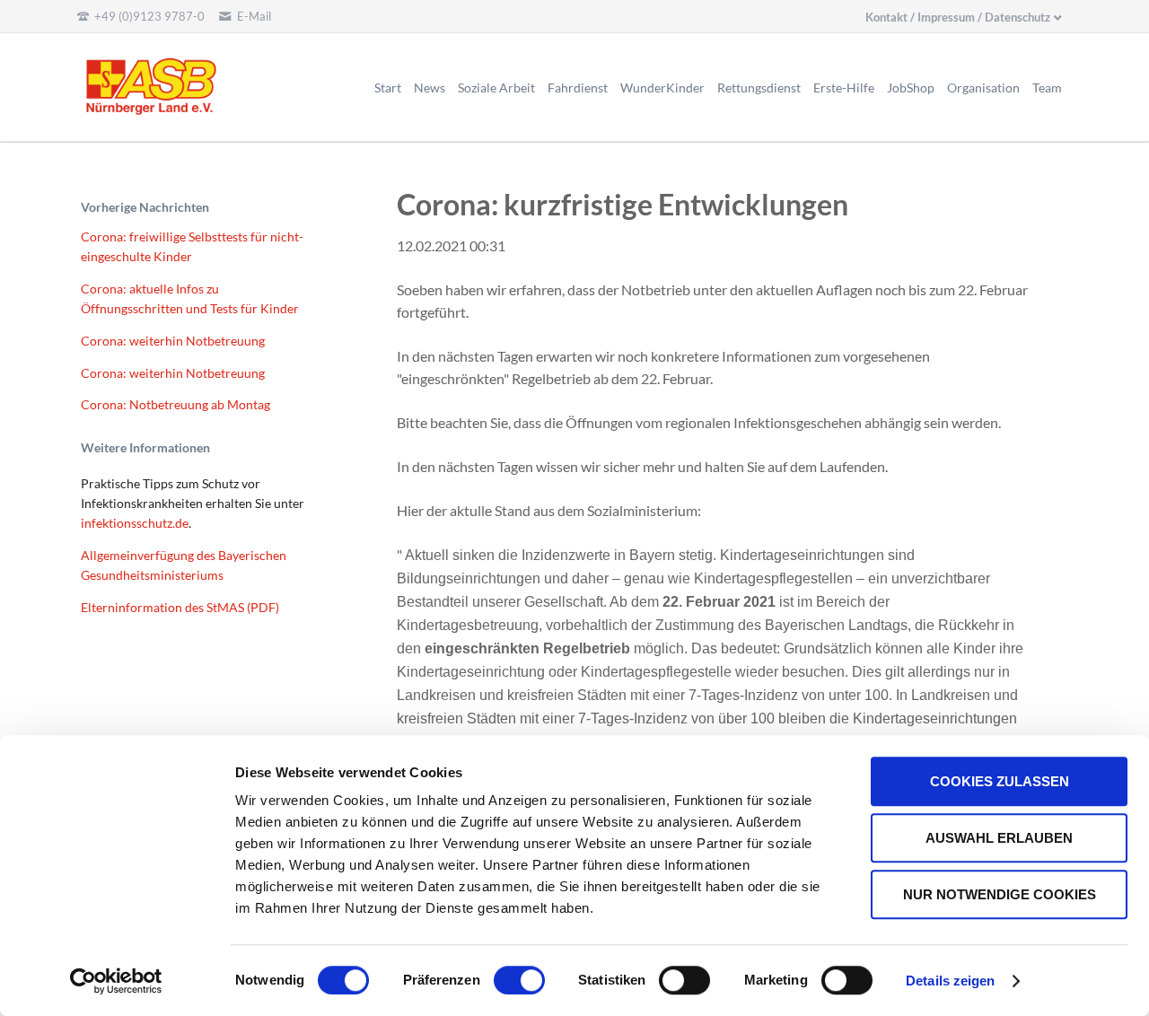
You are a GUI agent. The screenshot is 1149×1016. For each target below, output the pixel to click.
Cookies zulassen (999, 781)
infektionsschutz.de (135, 522)
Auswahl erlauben (999, 837)
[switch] (499, 980)
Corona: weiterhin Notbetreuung (173, 340)
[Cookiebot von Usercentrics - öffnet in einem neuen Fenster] (116, 981)
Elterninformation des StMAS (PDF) (180, 607)
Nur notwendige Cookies (999, 894)
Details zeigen (950, 980)
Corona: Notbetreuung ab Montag (175, 404)
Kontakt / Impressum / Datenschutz (957, 17)
